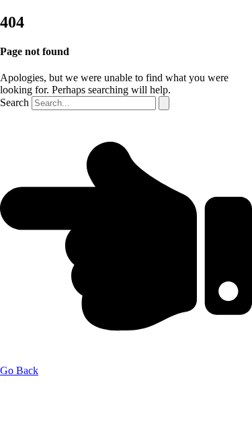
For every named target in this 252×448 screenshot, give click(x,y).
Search (14, 102)
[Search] (164, 103)
